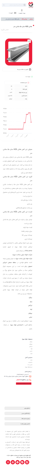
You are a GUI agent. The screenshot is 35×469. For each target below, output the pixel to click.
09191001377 (28, 251)
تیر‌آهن (30, 346)
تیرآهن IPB (24, 19)
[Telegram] (17, 462)
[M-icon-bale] (22, 462)
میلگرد (30, 298)
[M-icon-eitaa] (27, 462)
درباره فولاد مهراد (28, 367)
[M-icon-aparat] (13, 462)
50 (11, 86)
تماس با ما (30, 365)
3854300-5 (22, 380)
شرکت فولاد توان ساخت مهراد (23, 258)
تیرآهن (31, 19)
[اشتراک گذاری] (29, 41)
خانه (31, 360)
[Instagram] (8, 462)
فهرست (11, 13)
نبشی (30, 317)
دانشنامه (30, 362)
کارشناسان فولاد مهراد (16, 325)
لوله (31, 309)
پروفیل (30, 313)
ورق (31, 301)
